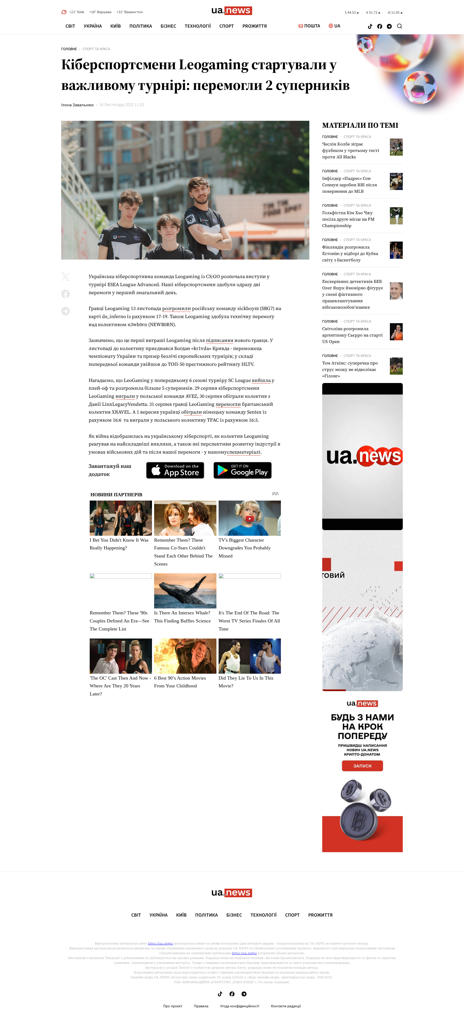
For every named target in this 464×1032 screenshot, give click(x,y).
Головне (69, 49)
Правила (201, 1006)
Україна (93, 26)
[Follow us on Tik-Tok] (370, 27)
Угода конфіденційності (239, 1006)
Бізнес (168, 26)
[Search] (399, 26)
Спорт (226, 26)
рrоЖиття (254, 26)
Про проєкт (172, 1006)
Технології (198, 26)
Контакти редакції (286, 1006)
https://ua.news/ (160, 943)
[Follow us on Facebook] (379, 27)
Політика (140, 26)
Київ (115, 26)
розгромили (176, 308)
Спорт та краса (96, 49)
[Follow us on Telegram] (389, 27)
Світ (70, 26)
